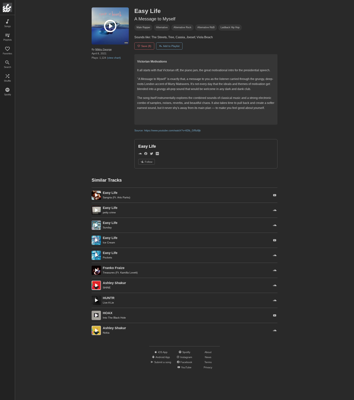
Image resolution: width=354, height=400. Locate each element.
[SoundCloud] (140, 154)
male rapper (143, 27)
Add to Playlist (171, 46)
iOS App (162, 352)
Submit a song (162, 362)
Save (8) (146, 46)
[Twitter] (151, 154)
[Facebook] (146, 154)
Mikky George (103, 49)
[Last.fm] (157, 154)
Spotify (186, 352)
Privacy (208, 367)
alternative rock (182, 27)
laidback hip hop (230, 27)
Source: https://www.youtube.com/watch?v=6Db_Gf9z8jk (167, 130)
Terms (208, 362)
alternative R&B (206, 27)
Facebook (186, 362)
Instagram (186, 357)
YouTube (186, 367)
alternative (162, 27)
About (208, 352)
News (208, 357)
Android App (163, 357)
